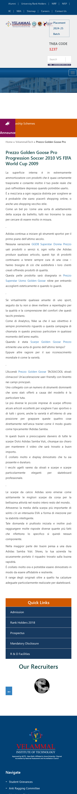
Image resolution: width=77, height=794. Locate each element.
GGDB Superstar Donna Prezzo (51, 244)
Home (9, 142)
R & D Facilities (20, 654)
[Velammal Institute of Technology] (30, 24)
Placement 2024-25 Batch (59, 28)
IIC (9, 11)
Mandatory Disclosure (24, 643)
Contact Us (61, 11)
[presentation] (9, 692)
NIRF (54, 3)
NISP (64, 3)
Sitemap (31, 11)
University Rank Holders (33, 3)
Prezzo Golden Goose (32, 371)
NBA (19, 11)
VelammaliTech (24, 142)
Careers (45, 11)
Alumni (12, 3)
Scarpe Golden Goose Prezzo (50, 342)
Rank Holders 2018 (22, 622)
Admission (17, 612)
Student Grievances (21, 782)
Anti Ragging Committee (24, 788)
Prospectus (17, 633)
